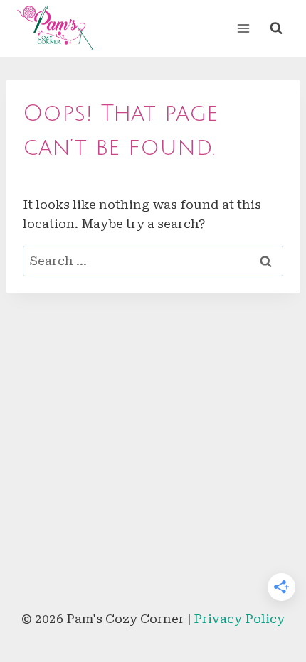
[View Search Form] (276, 28)
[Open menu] (243, 28)
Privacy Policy (239, 619)
